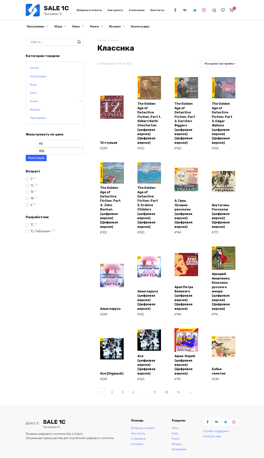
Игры (58, 26)
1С (32, 224)
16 (32, 192)
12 (32, 185)
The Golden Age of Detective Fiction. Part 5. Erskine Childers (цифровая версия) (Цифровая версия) (147, 207)
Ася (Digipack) (111, 373)
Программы (35, 26)
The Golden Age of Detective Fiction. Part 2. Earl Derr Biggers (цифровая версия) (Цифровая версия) (185, 123)
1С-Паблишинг (41, 231)
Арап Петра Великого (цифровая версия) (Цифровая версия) (184, 298)
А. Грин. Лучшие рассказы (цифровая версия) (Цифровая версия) (183, 213)
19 (178, 392)
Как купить (115, 10)
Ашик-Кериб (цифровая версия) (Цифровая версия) (185, 364)
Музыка (115, 26)
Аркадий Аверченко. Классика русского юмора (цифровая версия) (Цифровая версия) (221, 291)
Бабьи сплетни (219, 371)
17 (154, 392)
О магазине (137, 10)
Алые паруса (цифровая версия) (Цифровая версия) (147, 300)
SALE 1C (56, 8)
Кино (76, 26)
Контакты (157, 10)
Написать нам (212, 436)
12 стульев (108, 143)
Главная (101, 40)
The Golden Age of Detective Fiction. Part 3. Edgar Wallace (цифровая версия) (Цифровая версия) (222, 123)
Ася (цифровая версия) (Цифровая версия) (146, 364)
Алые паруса (110, 309)
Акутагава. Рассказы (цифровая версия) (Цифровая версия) (221, 216)
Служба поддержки (216, 431)
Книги (94, 26)
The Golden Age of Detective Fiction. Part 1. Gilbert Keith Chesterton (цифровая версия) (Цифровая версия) (149, 123)
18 (166, 392)
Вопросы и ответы (89, 10)
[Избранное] (223, 10)
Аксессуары (140, 26)
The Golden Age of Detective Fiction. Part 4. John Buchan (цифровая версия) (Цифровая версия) (110, 207)
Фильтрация (36, 158)
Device (34, 68)
